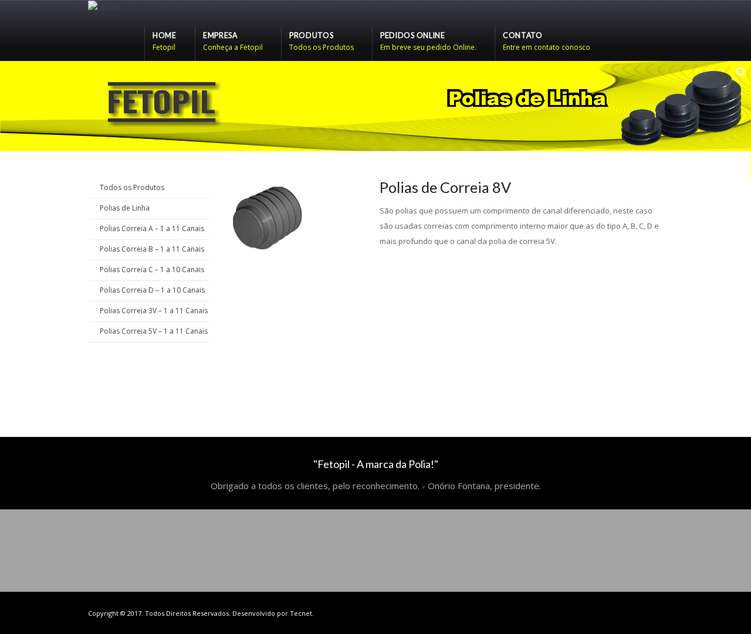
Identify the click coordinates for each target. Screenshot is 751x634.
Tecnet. (302, 613)
